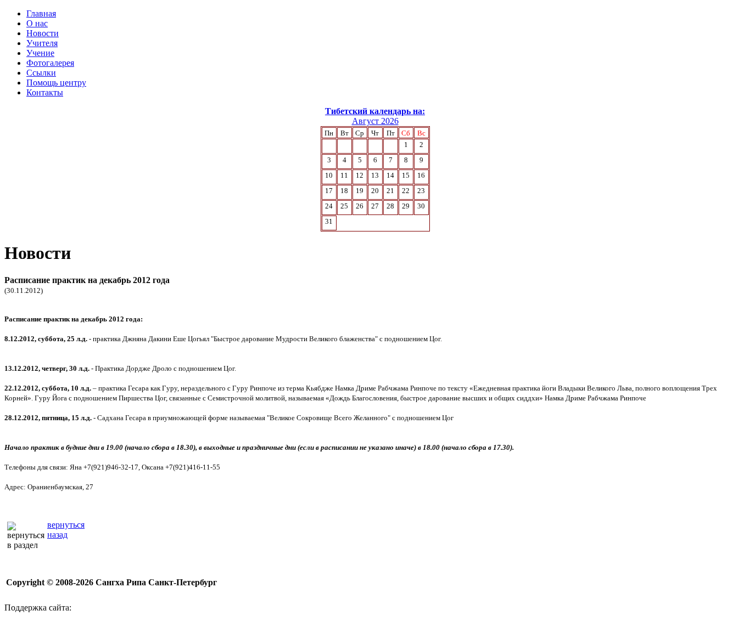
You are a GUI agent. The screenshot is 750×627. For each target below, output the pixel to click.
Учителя (42, 43)
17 (329, 191)
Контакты (44, 92)
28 (390, 206)
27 (375, 206)
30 (421, 206)
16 (421, 175)
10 (329, 175)
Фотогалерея (50, 62)
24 (329, 206)
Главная (41, 13)
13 (375, 175)
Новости (42, 33)
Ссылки (41, 72)
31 (329, 221)
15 (406, 175)
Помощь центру (56, 82)
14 (390, 175)
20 (375, 191)
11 (344, 175)
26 (359, 206)
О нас (37, 23)
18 (344, 191)
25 (344, 206)
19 (359, 191)
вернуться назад (66, 529)
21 (390, 191)
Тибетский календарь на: (375, 111)
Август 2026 (375, 121)
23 (421, 191)
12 (359, 175)
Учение (40, 53)
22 (406, 191)
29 (406, 206)
